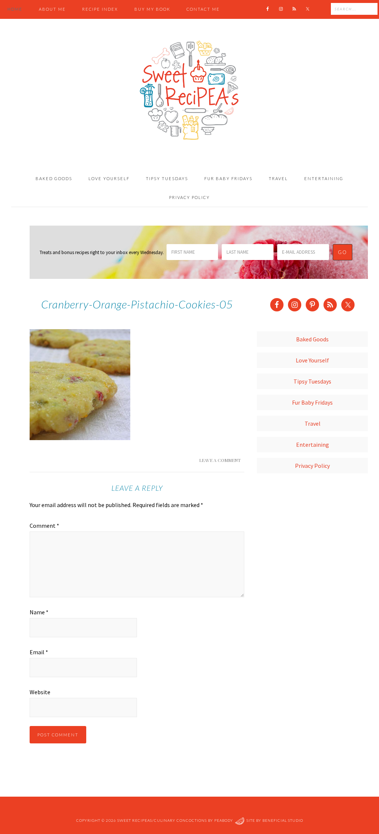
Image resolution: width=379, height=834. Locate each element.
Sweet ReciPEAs (189, 91)
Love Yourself (312, 360)
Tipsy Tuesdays (312, 381)
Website (40, 692)
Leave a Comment (220, 460)
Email (39, 652)
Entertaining (312, 444)
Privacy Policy (312, 465)
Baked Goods (312, 339)
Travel (313, 423)
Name (39, 612)
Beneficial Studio (282, 820)
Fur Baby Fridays (312, 402)
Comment (44, 525)
